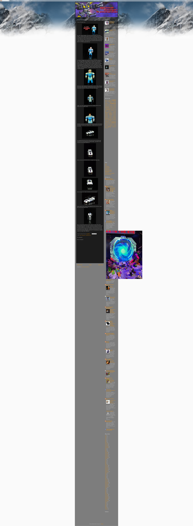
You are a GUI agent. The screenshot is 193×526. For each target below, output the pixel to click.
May (105, 440)
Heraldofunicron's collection (109, 378)
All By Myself (111, 37)
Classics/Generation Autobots (109, 173)
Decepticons (113, 103)
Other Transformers (108, 174)
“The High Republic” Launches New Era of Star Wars (110, 222)
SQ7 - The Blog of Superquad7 (109, 359)
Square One (108, 296)
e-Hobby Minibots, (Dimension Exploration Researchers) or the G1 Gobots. (112, 311)
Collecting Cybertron (109, 411)
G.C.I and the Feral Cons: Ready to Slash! (112, 361)
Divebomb (106, 105)
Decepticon (106, 103)
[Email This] (92, 233)
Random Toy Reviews (109, 199)
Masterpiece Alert (113, 109)
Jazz (80, 235)
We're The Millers (108, 421)
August (106, 458)
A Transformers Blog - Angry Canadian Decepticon (110, 308)
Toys (110, 120)
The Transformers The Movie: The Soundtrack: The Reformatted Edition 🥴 (112, 189)
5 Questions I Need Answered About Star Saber (110, 391)
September (107, 457)
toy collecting (108, 126)
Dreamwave (114, 105)
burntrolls (107, 349)
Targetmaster (110, 119)
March (106, 442)
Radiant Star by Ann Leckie (110, 179)
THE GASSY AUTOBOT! (110, 333)
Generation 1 (107, 107)
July (105, 435)
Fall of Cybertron (110, 106)
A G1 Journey (108, 389)
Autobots (114, 100)
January (106, 445)
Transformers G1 (88, 235)
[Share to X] (94, 233)
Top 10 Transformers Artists (112, 74)
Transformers (113, 121)
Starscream (107, 118)
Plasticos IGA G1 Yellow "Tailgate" (112, 297)
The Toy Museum (109, 210)
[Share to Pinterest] (96, 233)
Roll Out (107, 341)
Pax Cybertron (108, 230)
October (106, 470)
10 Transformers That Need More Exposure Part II (111, 89)
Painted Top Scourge (111, 59)
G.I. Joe (113, 106)
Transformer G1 (108, 121)
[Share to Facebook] (95, 233)
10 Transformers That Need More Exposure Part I (111, 22)
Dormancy (107, 342)
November (106, 447)
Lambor (114, 108)
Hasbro (115, 107)
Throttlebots (114, 119)
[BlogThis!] (93, 233)
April (105, 441)
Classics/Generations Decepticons (108, 171)
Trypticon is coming (111, 350)
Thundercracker (107, 120)
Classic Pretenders (111, 287)
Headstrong (106, 108)
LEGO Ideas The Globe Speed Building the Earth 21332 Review (112, 212)
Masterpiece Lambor (107, 110)
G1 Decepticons (107, 167)
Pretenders (83, 235)
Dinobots (114, 104)
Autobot (110, 100)
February (106, 452)
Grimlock (112, 107)
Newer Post (79, 264)
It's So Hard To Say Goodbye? (112, 30)
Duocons (106, 106)
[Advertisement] (109, 145)
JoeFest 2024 (112, 200)
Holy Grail (109, 108)
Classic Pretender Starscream (112, 81)
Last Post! (111, 372)
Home (90, 264)
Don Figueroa (110, 105)
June (106, 436)
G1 (115, 106)
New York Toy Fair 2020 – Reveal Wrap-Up (110, 280)
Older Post (100, 264)
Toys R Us (114, 120)
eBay (115, 125)
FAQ (105, 165)
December (106, 446)
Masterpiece (108, 109)
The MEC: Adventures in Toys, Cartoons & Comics (110, 371)
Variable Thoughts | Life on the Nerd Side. (110, 429)
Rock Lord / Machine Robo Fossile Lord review (112, 381)
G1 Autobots (107, 166)
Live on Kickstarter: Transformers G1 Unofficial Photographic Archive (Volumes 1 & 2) (110, 324)
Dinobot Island (110, 104)
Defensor (106, 104)
